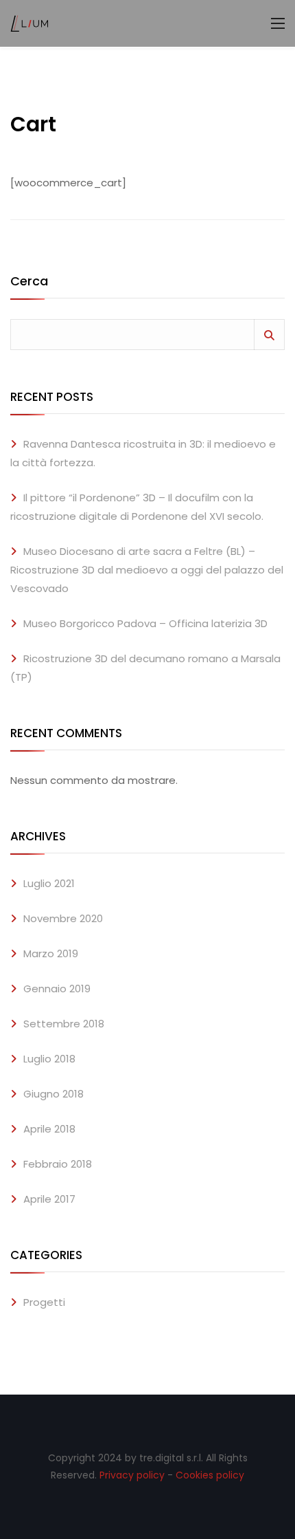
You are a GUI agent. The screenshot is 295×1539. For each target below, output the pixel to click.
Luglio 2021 (49, 883)
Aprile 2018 (49, 1129)
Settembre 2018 (63, 1023)
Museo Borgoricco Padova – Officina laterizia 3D (145, 623)
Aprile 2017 (49, 1199)
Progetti (44, 1302)
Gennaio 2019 (57, 988)
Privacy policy (132, 1475)
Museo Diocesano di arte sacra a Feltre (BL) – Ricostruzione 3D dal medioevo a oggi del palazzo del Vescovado (146, 570)
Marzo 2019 (50, 953)
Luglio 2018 (49, 1058)
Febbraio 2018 (57, 1164)
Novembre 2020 (63, 918)
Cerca (29, 282)
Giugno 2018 (53, 1094)
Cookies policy (210, 1475)
